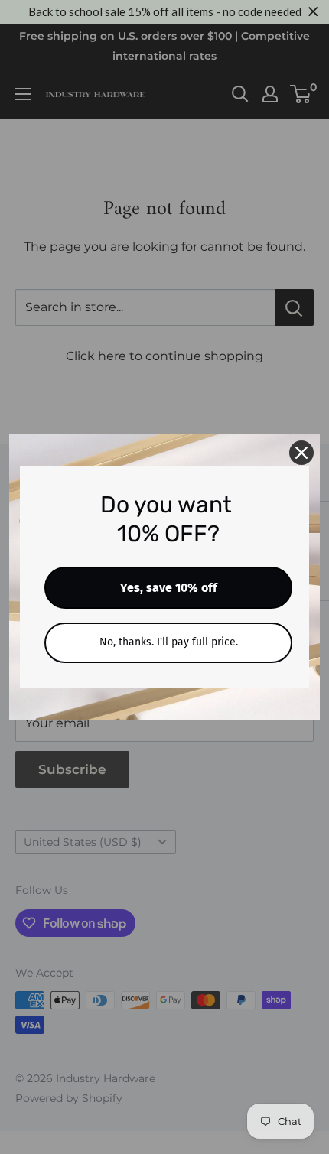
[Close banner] (313, 12)
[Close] (301, 452)
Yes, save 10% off (168, 587)
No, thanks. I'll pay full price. (168, 642)
